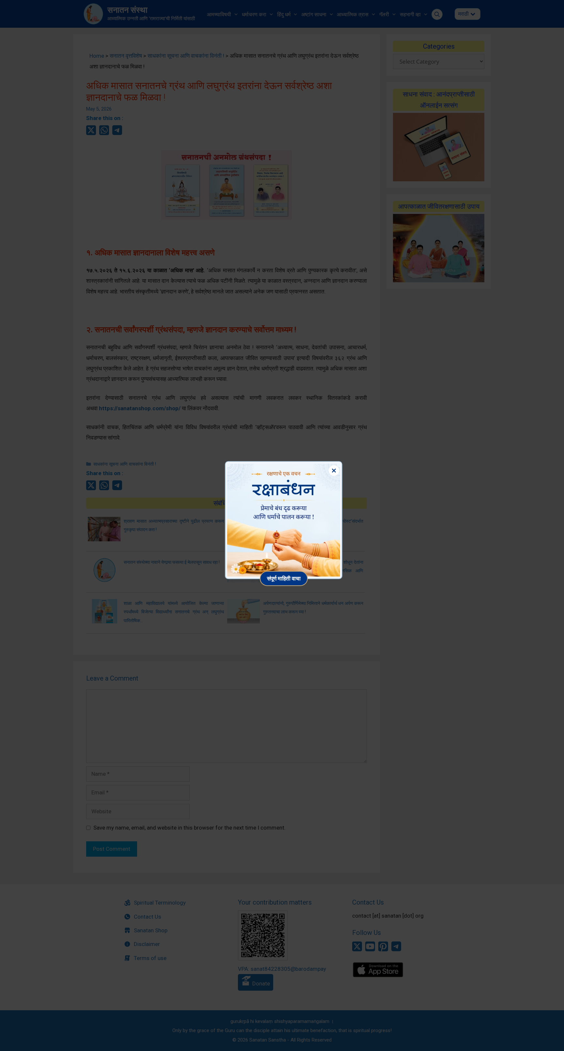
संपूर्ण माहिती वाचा (284, 578)
